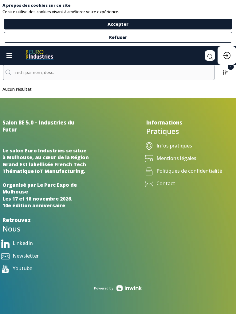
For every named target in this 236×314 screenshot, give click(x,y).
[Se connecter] (227, 55)
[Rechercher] (210, 55)
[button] (9, 55)
